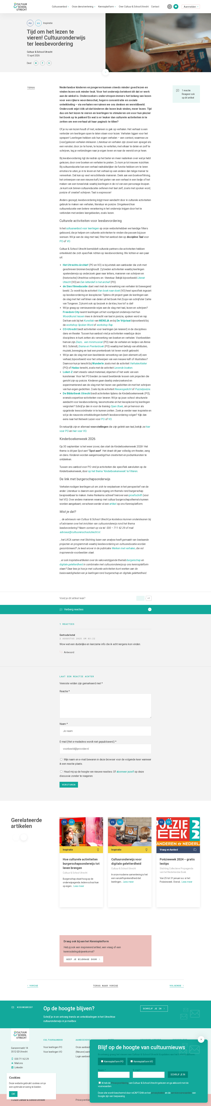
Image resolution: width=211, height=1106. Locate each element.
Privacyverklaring (119, 1083)
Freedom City (71, 312)
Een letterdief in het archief (95, 282)
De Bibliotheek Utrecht (76, 393)
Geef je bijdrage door (81, 959)
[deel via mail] (35, 63)
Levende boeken (123, 367)
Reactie (65, 691)
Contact (155, 6)
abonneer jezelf (125, 771)
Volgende (175, 985)
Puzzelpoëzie (142, 389)
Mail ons (19, 1063)
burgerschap (134, 560)
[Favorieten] (175, 6)
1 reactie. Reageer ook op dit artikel (188, 94)
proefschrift (135, 495)
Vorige (34, 985)
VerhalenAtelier (138, 363)
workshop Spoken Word (79, 324)
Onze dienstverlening (82, 6)
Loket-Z (68, 372)
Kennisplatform (106, 6)
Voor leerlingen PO (52, 1047)
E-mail (137, 1070)
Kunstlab (89, 320)
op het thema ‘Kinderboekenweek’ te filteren (112, 471)
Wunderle (98, 363)
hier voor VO (79, 431)
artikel (112, 503)
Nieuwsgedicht (123, 389)
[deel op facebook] (42, 63)
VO (68, 241)
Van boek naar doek (109, 290)
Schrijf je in (152, 1008)
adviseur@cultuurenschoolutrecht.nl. (80, 532)
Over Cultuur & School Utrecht (134, 6)
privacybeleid (157, 1093)
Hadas (75, 367)
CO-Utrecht (70, 329)
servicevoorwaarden (181, 1093)
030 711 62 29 (22, 1059)
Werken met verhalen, (124, 548)
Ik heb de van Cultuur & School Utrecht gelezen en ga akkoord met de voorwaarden (143, 1085)
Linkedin (19, 1067)
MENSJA (104, 320)
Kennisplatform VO (143, 1061)
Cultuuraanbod (59, 6)
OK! (13, 1094)
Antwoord (69, 652)
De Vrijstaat (124, 320)
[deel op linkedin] (49, 63)
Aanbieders (83, 1039)
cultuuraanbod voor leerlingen (82, 228)
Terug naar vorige (105, 985)
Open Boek (117, 406)
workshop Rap (105, 324)
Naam (63, 723)
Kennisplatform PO (113, 1061)
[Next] (23, 837)
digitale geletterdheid (71, 564)
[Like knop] (140, 598)
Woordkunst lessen (73, 316)
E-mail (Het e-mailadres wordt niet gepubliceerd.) (87, 741)
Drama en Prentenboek (91, 346)
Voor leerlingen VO (52, 1051)
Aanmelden (190, 6)
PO (61, 241)
